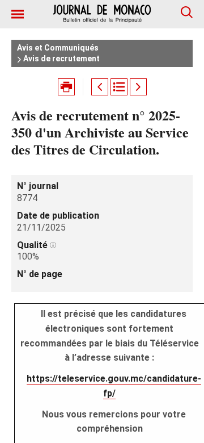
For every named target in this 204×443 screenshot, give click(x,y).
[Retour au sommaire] (119, 86)
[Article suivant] (138, 86)
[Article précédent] (99, 86)
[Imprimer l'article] (66, 86)
